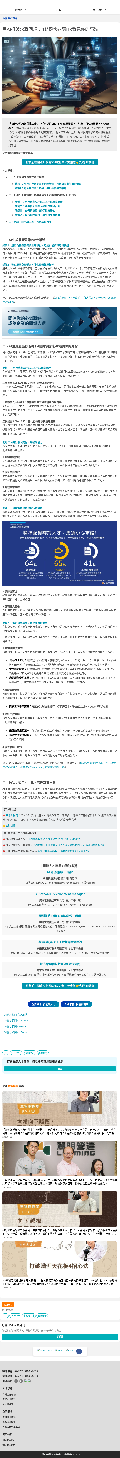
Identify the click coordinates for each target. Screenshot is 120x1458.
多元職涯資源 (9, 1404)
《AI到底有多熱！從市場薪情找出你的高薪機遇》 (55, 839)
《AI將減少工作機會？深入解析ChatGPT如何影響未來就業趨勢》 (69, 845)
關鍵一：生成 (39, 202)
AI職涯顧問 (12, 815)
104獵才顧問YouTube (14, 1032)
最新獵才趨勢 (9, 1422)
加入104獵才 (8, 1445)
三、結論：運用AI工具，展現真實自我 (30, 221)
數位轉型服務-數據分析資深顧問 (60, 964)
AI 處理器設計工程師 (60, 872)
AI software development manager (60, 894)
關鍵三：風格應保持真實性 (35, 210)
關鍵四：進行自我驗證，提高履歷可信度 (37, 215)
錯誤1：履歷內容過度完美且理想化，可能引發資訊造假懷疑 (48, 183)
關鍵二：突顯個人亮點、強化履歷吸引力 (37, 206)
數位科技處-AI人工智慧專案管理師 (60, 942)
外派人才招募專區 (11, 1426)
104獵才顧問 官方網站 (14, 1014)
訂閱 (60, 1337)
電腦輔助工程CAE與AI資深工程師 (60, 916)
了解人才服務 (9, 1399)
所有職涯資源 (10, 18)
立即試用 (11, 825)
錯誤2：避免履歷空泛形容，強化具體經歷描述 (40, 188)
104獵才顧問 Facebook (15, 1020)
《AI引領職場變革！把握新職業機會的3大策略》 (64, 850)
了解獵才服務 (9, 1417)
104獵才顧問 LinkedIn (15, 1026)
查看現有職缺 (9, 1394)
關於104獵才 (8, 1440)
